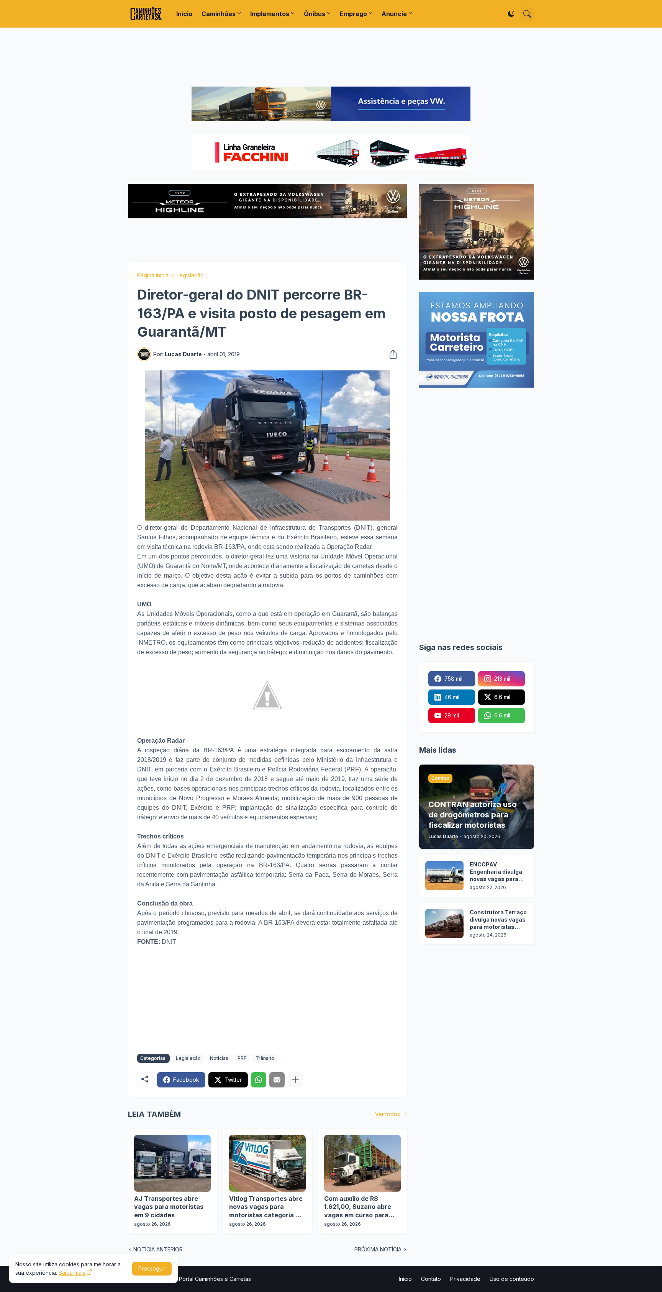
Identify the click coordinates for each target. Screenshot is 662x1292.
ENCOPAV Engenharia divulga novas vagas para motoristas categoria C (496, 872)
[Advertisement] (331, 57)
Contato (431, 1279)
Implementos (269, 14)
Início (184, 14)
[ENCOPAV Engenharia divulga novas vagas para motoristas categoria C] (444, 875)
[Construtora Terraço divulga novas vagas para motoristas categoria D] (444, 923)
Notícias (219, 1058)
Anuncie (394, 14)
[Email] (277, 1079)
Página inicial (153, 275)
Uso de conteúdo (512, 1279)
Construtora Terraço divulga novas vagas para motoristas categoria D (498, 920)
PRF (242, 1058)
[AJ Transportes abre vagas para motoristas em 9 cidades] (172, 1163)
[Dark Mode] (511, 14)
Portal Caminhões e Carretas (215, 1279)
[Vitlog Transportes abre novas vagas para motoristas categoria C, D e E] (267, 1163)
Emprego (353, 14)
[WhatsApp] (258, 1079)
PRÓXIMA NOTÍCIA (377, 1249)
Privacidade (465, 1279)
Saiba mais (72, 1272)
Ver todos (387, 1114)
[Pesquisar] (527, 14)
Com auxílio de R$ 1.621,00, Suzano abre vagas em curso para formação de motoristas (361, 1207)
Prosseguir (152, 1268)
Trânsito (265, 1058)
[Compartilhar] (391, 354)
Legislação (190, 275)
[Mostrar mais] (295, 1079)
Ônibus (314, 14)
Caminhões (219, 14)
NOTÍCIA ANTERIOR (158, 1249)
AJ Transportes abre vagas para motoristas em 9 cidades (168, 1207)
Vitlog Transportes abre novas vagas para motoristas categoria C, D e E (266, 1207)
